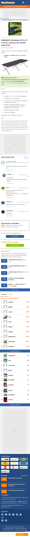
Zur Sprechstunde (15, 245)
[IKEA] (23, 459)
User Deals (6, 18)
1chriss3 (10, 312)
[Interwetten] (5, 463)
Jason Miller (11, 379)
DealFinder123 (12, 336)
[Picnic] (5, 467)
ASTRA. (9, 47)
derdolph (10, 331)
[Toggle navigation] (27, 2)
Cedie (9, 317)
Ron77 (11, 187)
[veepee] (5, 471)
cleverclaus (10, 201)
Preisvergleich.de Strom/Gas (15, 478)
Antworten (8, 170)
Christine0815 (10, 211)
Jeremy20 (10, 375)
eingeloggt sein (14, 225)
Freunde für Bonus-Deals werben (16, 490)
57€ (4, 89)
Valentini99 (11, 346)
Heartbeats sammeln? (15, 351)
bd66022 (10, 307)
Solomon (10, 399)
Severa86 (10, 174)
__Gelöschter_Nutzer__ (11, 162)
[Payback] (23, 463)
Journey (10, 390)
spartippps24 (11, 355)
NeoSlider (10, 302)
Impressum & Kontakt (10, 527)
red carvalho (11, 365)
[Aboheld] (5, 459)
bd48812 (10, 326)
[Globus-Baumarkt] (14, 459)
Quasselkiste (11, 394)
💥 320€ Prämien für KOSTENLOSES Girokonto (15, 6)
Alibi (9, 360)
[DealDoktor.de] (8, 2)
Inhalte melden (20, 527)
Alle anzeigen (15, 289)
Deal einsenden (15, 236)
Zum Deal (21, 534)
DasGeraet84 (11, 341)
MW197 (10, 370)
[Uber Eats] (23, 467)
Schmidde (10, 385)
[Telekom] (14, 467)
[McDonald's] (14, 463)
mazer (10, 322)
